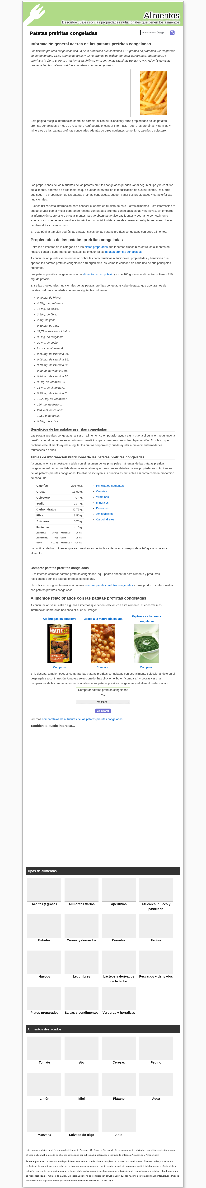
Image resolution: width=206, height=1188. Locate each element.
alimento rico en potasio (98, 274)
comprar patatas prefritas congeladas (109, 585)
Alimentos (161, 15)
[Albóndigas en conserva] (59, 662)
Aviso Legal (107, 1180)
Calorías (101, 491)
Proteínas (102, 508)
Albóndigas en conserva (59, 618)
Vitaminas (102, 497)
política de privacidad (88, 1180)
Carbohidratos (105, 519)
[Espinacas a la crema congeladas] (146, 662)
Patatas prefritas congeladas (63, 33)
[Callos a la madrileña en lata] (103, 662)
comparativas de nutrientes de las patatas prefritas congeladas (82, 719)
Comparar (59, 667)
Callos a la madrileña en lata (103, 618)
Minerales (102, 502)
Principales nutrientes (110, 485)
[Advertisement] (80, 92)
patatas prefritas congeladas (123, 251)
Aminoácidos (104, 513)
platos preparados (96, 247)
